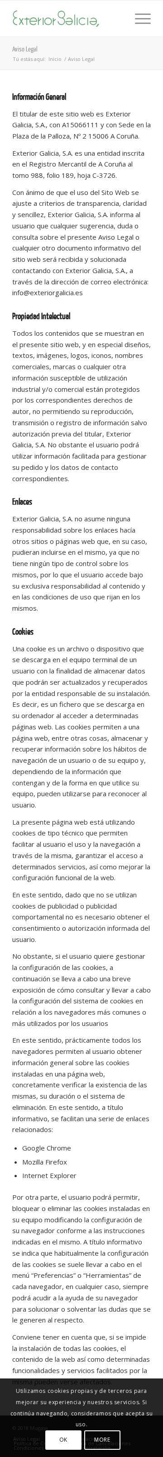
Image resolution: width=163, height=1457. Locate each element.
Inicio (55, 59)
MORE (102, 1439)
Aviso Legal (25, 49)
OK (63, 1439)
